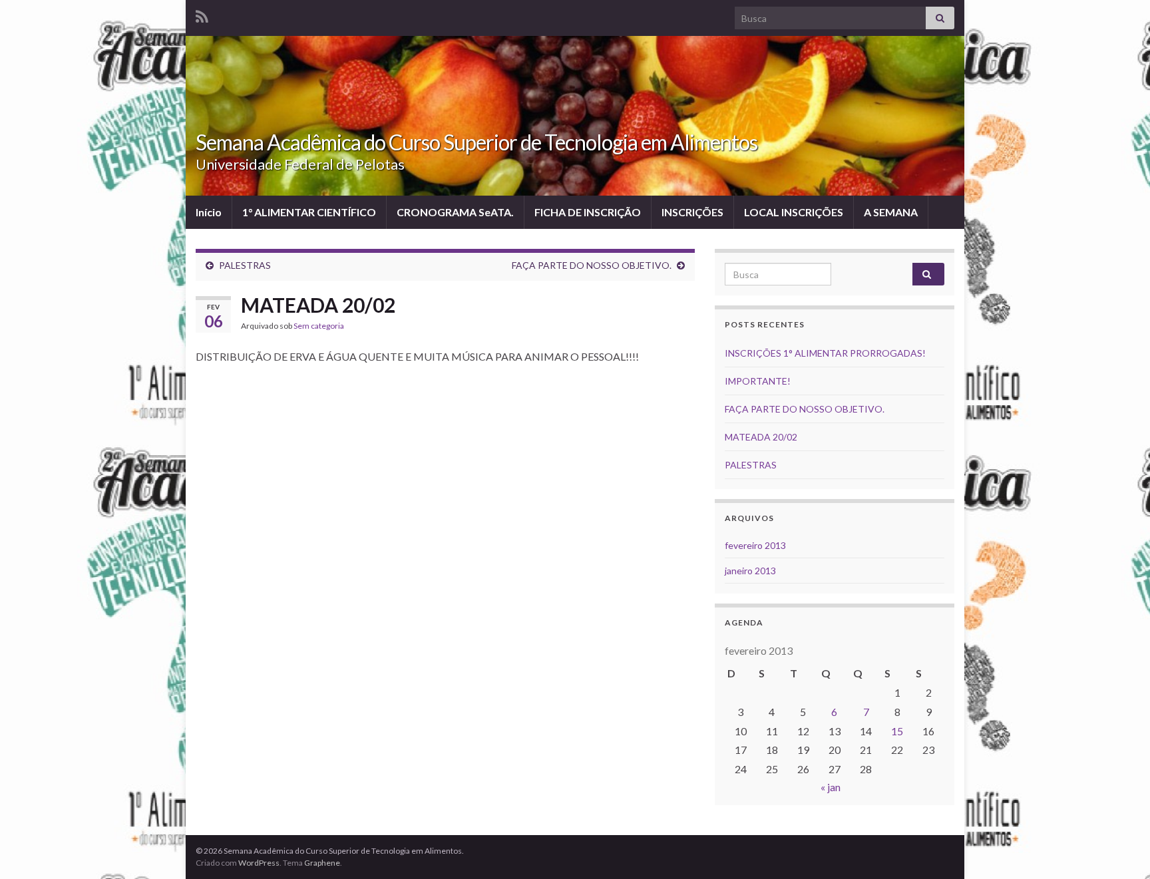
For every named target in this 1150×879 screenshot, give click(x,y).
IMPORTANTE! (758, 381)
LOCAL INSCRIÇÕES (793, 212)
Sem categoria (318, 326)
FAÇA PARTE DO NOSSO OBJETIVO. (591, 265)
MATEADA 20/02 (761, 436)
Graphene (322, 863)
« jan (831, 787)
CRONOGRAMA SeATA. (455, 212)
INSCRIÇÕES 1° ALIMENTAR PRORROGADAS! (825, 353)
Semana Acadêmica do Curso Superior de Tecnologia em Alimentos (476, 142)
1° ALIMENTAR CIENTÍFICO (309, 212)
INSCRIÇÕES (692, 212)
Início (209, 212)
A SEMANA (891, 212)
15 (897, 731)
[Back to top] (1120, 849)
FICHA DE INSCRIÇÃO (587, 212)
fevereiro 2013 (755, 545)
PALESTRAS (245, 265)
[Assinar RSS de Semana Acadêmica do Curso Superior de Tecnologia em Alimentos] (202, 14)
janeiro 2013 (750, 570)
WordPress (259, 863)
